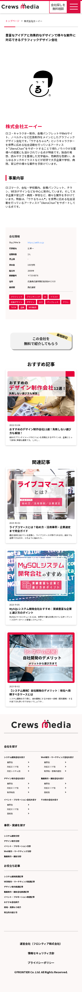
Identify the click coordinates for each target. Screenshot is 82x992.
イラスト (54, 296)
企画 (22, 307)
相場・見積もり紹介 (12, 907)
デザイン (30, 302)
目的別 (10, 813)
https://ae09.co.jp (36, 242)
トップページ (12, 20)
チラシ (66, 302)
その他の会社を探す (49, 799)
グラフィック (16, 296)
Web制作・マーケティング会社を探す (57, 757)
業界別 (10, 762)
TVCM (13, 307)
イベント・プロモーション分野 (17, 846)
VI (45, 296)
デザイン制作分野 (11, 841)
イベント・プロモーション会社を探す (20, 799)
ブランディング (33, 296)
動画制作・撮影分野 (12, 856)
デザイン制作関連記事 (13, 886)
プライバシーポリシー (41, 963)
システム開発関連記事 (13, 876)
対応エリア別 (12, 766)
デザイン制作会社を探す (14, 778)
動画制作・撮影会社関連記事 (16, 891)
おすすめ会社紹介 (11, 902)
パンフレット (53, 302)
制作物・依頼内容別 (52, 771)
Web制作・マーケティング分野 (17, 851)
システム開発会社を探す (14, 757)
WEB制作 (32, 307)
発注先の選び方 (10, 912)
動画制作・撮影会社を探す (52, 778)
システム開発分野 (11, 835)
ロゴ (41, 302)
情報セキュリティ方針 (41, 953)
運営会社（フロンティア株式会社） (41, 944)
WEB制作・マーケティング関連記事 (19, 881)
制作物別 (11, 792)
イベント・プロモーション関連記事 (19, 896)
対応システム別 (13, 771)
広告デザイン (16, 302)
